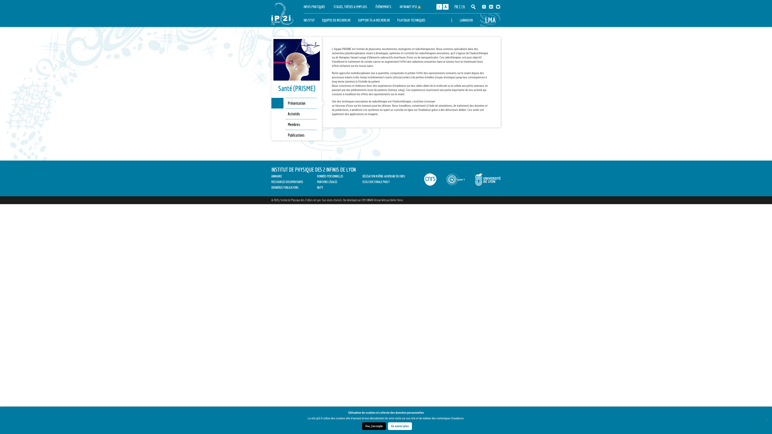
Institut (309, 20)
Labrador (466, 20)
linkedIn (491, 6)
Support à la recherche (374, 20)
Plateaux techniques (411, 20)
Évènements (383, 7)
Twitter (484, 6)
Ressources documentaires (287, 182)
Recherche (473, 6)
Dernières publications (285, 187)
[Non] (767, 420)
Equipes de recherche (336, 20)
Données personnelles (330, 176)
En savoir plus (400, 426)
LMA (490, 20)
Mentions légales (327, 182)
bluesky (498, 6)
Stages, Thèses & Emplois (350, 7)
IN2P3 (320, 187)
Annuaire (276, 176)
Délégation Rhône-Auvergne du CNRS (383, 176)
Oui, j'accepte (374, 426)
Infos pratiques (314, 7)
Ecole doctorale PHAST (376, 182)
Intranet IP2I (409, 7)
